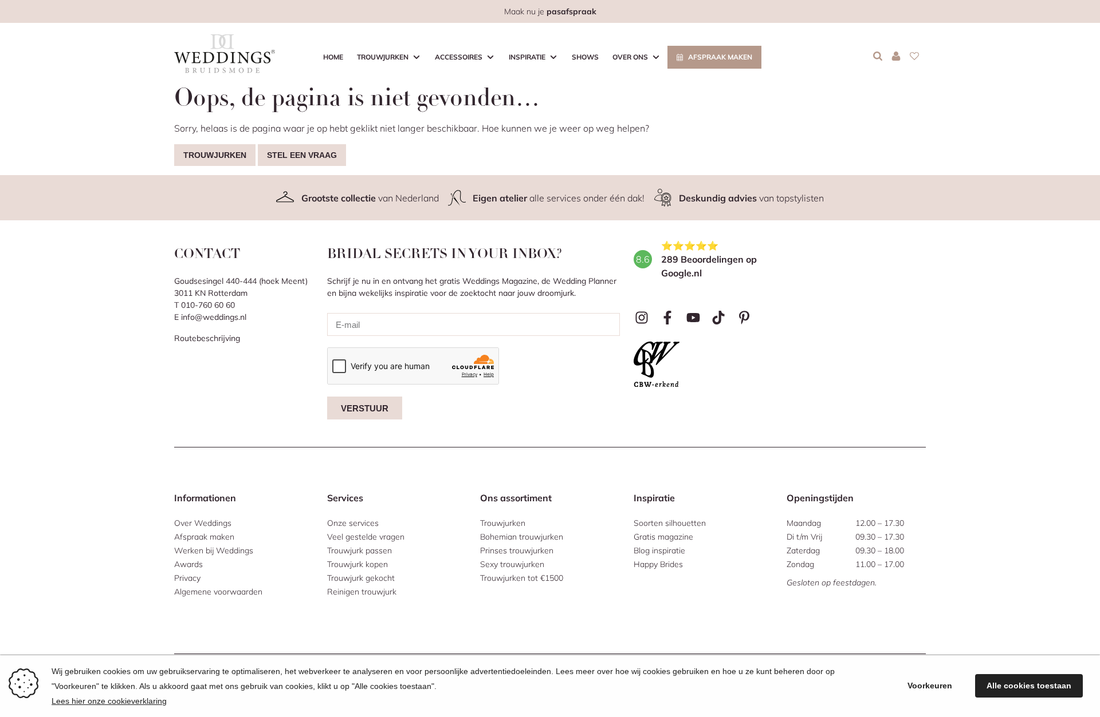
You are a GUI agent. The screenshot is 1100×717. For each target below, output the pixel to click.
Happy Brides (658, 564)
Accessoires (458, 57)
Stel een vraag (302, 155)
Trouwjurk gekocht (361, 578)
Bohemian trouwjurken (521, 537)
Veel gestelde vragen (365, 537)
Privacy (187, 578)
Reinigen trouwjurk (361, 592)
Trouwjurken (382, 57)
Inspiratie (527, 57)
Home (333, 57)
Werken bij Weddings (213, 550)
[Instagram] (642, 318)
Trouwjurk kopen (357, 564)
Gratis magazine (663, 537)
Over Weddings (202, 523)
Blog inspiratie (659, 550)
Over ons (630, 57)
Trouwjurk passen (359, 550)
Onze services (353, 523)
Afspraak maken (720, 57)
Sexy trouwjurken (512, 564)
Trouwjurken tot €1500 (521, 578)
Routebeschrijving (207, 338)
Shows (585, 57)
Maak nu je (550, 11)
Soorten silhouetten (670, 523)
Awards (188, 564)
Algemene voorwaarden (218, 592)
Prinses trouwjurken (516, 550)
